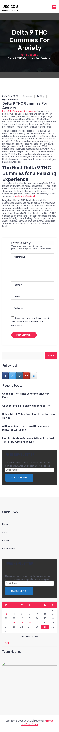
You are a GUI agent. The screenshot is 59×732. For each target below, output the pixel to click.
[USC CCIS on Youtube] (26, 375)
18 (14, 622)
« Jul (7, 643)
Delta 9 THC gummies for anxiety (18, 111)
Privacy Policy (9, 548)
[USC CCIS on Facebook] (5, 375)
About (5, 532)
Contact (6, 540)
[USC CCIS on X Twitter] (12, 375)
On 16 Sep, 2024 (10, 96)
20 (29, 622)
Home (23, 54)
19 (22, 622)
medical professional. (25, 196)
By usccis (27, 96)
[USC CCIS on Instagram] (19, 375)
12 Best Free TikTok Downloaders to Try (26, 405)
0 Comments (11, 99)
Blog (33, 54)
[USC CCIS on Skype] (33, 375)
